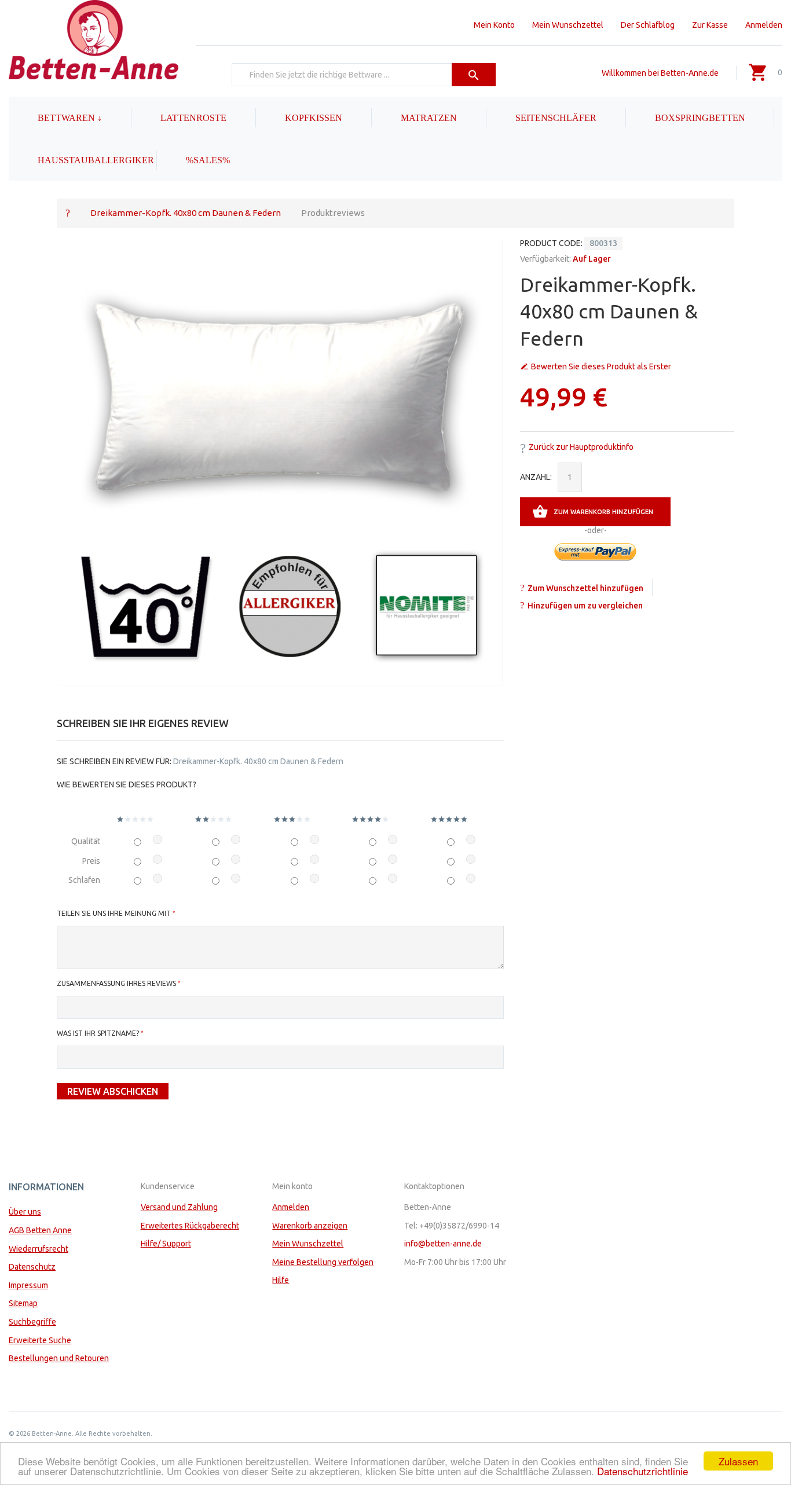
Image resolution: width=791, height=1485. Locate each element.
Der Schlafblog (648, 25)
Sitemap (23, 1303)
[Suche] (474, 74)
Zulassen (738, 1461)
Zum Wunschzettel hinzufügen (585, 588)
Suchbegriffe (32, 1321)
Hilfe (280, 1280)
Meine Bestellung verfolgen (322, 1262)
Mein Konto (494, 25)
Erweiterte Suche (40, 1340)
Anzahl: (536, 477)
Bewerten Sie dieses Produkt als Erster (601, 366)
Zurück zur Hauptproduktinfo (581, 447)
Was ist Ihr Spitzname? (98, 1033)
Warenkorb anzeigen (309, 1225)
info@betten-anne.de (443, 1243)
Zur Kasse (710, 25)
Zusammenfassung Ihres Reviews (116, 983)
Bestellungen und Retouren (59, 1358)
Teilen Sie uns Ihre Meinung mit (114, 913)
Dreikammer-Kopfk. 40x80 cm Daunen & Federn (185, 213)
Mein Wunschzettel (567, 25)
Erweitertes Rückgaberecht (190, 1225)
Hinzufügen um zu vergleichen (585, 605)
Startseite (67, 212)
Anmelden (763, 25)
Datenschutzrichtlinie (642, 1471)
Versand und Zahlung (179, 1207)
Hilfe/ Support (166, 1243)
